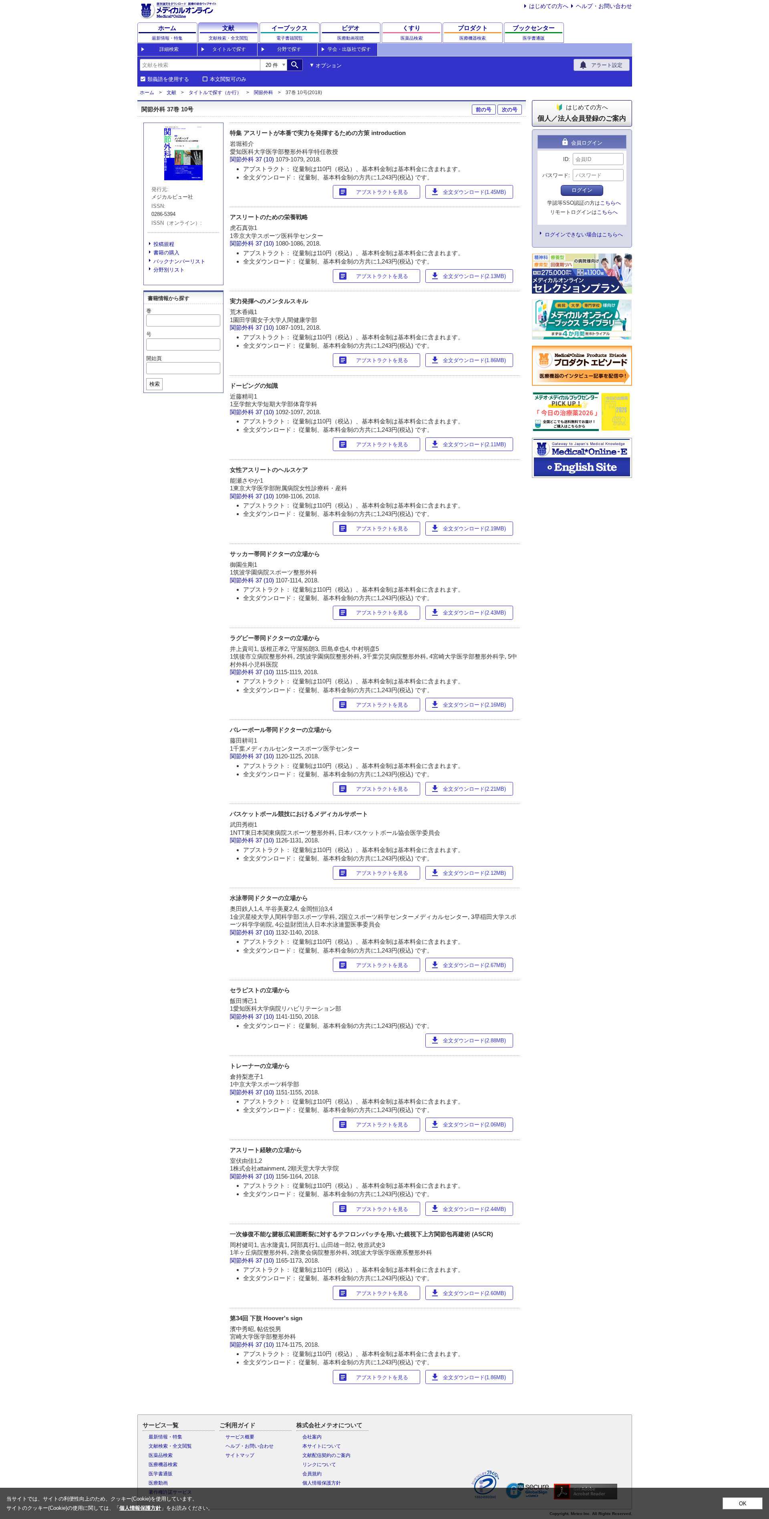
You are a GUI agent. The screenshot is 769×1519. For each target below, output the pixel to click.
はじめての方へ (548, 6)
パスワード (555, 175)
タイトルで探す (229, 49)
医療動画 (158, 1483)
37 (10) (266, 159)
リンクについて (319, 1464)
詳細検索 (169, 49)
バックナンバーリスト (179, 261)
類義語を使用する (168, 79)
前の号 (483, 110)
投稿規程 (163, 244)
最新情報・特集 (165, 1437)
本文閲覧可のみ (228, 79)
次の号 (509, 110)
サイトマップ (239, 1455)
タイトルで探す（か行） (215, 92)
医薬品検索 (161, 1455)
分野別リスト (169, 270)
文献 (171, 92)
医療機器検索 (163, 1464)
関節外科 (263, 92)
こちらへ (610, 203)
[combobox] (200, 65)
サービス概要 (239, 1437)
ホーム (147, 92)
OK (743, 1504)
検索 (154, 384)
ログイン (582, 190)
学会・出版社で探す (349, 49)
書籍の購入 (166, 253)
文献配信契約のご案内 (326, 1455)
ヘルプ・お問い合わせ (604, 6)
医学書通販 (161, 1474)
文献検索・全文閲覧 (170, 1446)
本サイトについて (321, 1446)
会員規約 (312, 1474)
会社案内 (312, 1437)
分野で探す (289, 49)
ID (565, 159)
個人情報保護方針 (321, 1483)
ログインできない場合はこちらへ (584, 235)
